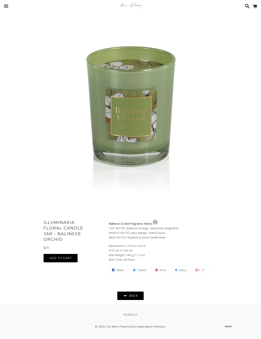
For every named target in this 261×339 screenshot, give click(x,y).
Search (130, 314)
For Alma (112, 326)
